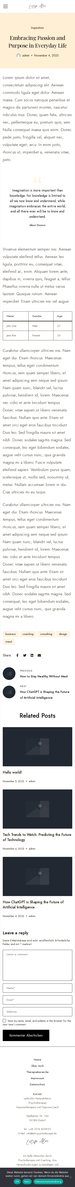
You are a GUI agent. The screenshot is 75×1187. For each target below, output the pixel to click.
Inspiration (37, 28)
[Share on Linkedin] (32, 655)
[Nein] (70, 1177)
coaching (28, 634)
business (10, 634)
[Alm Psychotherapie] (37, 6)
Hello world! (12, 772)
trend (8, 642)
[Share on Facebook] (17, 655)
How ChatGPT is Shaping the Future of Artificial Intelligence (33, 905)
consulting (46, 634)
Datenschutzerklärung (48, 1181)
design (63, 634)
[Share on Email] (39, 655)
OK (17, 1181)
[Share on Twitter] (24, 655)
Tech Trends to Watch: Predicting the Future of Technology (37, 837)
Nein (27, 1181)
